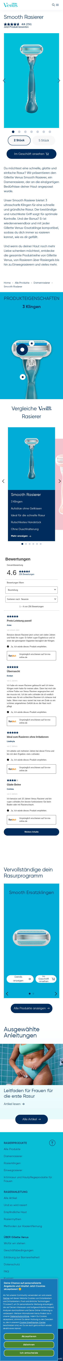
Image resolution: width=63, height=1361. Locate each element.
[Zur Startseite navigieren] (10, 5)
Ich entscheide (29, 1353)
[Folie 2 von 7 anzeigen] (19, 132)
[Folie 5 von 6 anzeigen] (37, 544)
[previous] (5, 80)
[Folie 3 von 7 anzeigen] (25, 132)
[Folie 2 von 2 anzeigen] (33, 994)
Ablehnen (29, 1345)
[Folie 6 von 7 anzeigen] (44, 132)
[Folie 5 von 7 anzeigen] (37, 132)
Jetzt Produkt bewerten (16, 27)
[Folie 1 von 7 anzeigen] (13, 132)
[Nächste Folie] (59, 481)
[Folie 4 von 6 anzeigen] (33, 544)
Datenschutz (12, 1264)
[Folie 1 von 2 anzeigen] (30, 994)
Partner (6, 1298)
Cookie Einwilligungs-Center (33, 1323)
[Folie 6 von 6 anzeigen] (41, 544)
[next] (57, 80)
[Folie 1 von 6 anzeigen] (22, 544)
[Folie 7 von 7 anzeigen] (50, 132)
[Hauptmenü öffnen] (57, 5)
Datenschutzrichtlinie (19, 1316)
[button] (19, 140)
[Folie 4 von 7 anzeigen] (31, 132)
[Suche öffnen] (53, 4)
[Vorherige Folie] (4, 481)
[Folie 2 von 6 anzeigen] (26, 544)
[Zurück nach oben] (52, 1143)
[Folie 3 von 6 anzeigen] (30, 544)
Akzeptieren (29, 1336)
